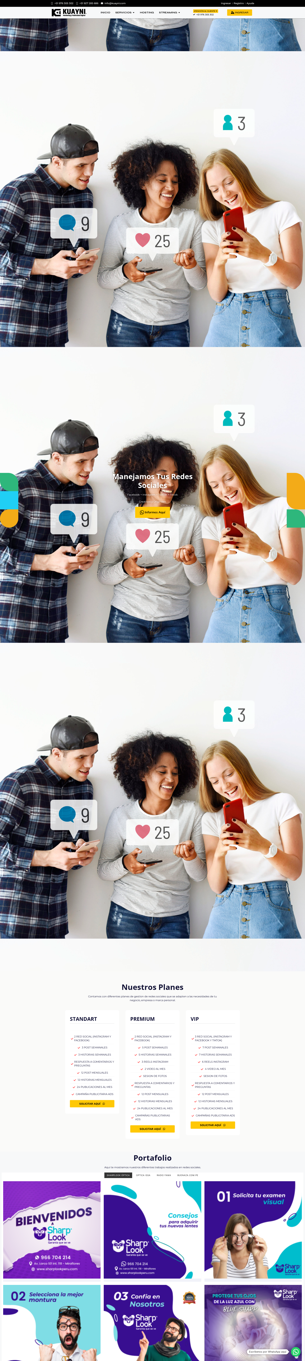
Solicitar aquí (150, 1128)
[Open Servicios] (133, 12)
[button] (296, 1352)
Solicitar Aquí (89, 1103)
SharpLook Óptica (118, 1175)
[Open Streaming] (179, 12)
